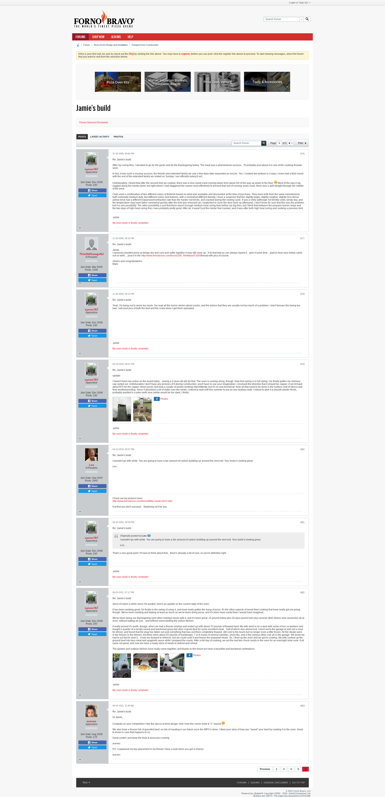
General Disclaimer (276, 782)
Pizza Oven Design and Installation (111, 45)
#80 (302, 449)
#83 (302, 705)
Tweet (94, 195)
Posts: (89, 185)
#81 (302, 522)
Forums (80, 37)
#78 (302, 294)
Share (94, 190)
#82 (302, 592)
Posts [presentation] (82, 137)
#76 (302, 153)
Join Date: (85, 182)
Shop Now (98, 37)
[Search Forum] (307, 19)
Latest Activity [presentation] (99, 137)
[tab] (82, 136)
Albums (116, 37)
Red (85, 782)
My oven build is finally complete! (130, 223)
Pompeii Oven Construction (145, 45)
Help (130, 37)
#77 (302, 238)
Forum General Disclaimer (93, 122)
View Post (149, 536)
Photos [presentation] (118, 137)
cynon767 (91, 169)
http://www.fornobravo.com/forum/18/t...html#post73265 (171, 255)
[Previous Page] (289, 143)
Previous (265, 769)
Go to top (298, 782)
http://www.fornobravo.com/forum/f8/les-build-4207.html (142, 501)
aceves (91, 721)
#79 (302, 364)
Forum (86, 45)
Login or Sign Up (298, 2)
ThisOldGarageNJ (91, 254)
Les (91, 464)
